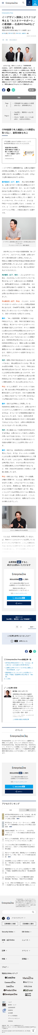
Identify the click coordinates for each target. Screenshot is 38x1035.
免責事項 (10, 1010)
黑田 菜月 (10, 33)
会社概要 (10, 1013)
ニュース (25, 940)
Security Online (7, 932)
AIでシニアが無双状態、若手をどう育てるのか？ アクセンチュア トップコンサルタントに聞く (20, 840)
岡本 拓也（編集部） (21, 33)
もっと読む (7, 679)
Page (7, 116)
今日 (10, 810)
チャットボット (13, 40)
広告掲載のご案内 (28, 924)
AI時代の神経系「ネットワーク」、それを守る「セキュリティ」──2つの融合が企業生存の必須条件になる (20, 833)
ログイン (20, 603)
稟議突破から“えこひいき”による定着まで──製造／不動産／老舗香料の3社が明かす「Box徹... (19, 674)
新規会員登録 (19, 598)
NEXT (31, 627)
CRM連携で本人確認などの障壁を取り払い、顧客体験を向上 (24, 104)
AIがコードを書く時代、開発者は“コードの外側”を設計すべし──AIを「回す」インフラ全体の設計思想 (20, 855)
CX (6, 40)
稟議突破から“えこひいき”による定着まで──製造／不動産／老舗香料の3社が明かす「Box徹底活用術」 (20, 871)
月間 (27, 810)
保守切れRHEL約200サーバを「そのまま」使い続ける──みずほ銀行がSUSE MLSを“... (19, 664)
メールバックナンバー (20, 593)
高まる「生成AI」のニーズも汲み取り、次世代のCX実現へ (23, 118)
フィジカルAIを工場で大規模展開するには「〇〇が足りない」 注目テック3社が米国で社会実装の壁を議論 (20, 847)
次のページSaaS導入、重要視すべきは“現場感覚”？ (19, 618)
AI (3, 40)
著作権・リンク (12, 1005)
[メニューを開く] (3, 3)
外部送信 (10, 1021)
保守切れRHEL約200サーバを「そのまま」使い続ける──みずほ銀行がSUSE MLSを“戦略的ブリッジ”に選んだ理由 (20, 816)
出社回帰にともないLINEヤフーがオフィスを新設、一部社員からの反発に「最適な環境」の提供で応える (20, 863)
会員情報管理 (11, 1007)
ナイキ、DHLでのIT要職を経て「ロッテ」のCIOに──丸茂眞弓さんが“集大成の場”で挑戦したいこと (20, 884)
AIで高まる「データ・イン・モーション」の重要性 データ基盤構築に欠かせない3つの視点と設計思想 (20, 824)
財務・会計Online (8, 940)
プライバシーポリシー (14, 1018)
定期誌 (24, 959)
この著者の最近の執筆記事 (21, 719)
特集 (3, 959)
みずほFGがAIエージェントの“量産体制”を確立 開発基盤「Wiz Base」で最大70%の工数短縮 (20, 878)
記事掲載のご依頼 (10, 924)
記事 (3, 950)
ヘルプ (10, 1002)
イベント (25, 950)
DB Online (25, 932)
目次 (19, 97)
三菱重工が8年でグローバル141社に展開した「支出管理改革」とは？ (19, 669)
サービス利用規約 (12, 1015)
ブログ (4, 967)
